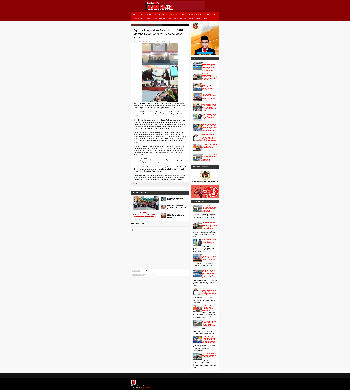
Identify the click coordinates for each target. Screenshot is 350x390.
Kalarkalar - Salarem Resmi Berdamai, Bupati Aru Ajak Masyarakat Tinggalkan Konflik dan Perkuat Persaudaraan (209, 137)
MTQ (214, 14)
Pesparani (162, 18)
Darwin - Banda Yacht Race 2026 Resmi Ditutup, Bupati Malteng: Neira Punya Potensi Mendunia (208, 87)
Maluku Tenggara (138, 18)
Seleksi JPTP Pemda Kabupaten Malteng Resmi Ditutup (175, 215)
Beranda (137, 25)
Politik (170, 18)
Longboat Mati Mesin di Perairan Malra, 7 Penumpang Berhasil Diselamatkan (209, 147)
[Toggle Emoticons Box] (132, 230)
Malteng (149, 25)
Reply (146, 41)
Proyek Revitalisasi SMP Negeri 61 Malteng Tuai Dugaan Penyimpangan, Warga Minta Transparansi (209, 157)
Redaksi (149, 14)
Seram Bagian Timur (195, 18)
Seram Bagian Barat (180, 18)
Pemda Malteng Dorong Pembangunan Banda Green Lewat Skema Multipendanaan (209, 116)
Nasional (148, 18)
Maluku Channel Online (146, 387)
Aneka (165, 14)
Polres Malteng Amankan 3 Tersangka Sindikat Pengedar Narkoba (176, 207)
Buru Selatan (173, 14)
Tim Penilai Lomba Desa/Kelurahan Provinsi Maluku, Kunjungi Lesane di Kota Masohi (146, 214)
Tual (205, 18)
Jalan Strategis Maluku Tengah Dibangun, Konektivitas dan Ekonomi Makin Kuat (209, 323)
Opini (155, 18)
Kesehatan (207, 14)
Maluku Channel (145, 270)
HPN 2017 (183, 14)
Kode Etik (157, 14)
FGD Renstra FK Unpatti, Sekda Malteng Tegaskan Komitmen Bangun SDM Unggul (209, 96)
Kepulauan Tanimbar (195, 14)
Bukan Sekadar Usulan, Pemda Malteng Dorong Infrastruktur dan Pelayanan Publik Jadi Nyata (209, 107)
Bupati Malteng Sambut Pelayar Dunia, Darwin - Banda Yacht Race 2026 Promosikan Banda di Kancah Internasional (209, 127)
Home (134, 14)
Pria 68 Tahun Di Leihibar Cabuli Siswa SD (175, 198)
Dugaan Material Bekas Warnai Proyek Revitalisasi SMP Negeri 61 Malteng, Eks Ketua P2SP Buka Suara (209, 76)
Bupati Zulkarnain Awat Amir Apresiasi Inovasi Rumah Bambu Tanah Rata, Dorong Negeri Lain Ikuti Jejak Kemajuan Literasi (209, 66)
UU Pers (141, 14)
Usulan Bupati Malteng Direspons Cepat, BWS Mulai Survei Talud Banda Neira (209, 356)
